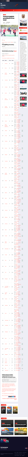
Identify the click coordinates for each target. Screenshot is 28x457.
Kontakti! (17, 452)
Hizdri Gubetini (19, 119)
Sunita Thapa (18, 229)
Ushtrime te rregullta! (6, 398)
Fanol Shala (18, 120)
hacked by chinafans (6, 424)
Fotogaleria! (23, 455)
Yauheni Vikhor (18, 190)
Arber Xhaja (18, 130)
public (16, 423)
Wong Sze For (18, 350)
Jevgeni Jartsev (18, 188)
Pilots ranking (4, 58)
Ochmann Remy (18, 225)
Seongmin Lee (18, 67)
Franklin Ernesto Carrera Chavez (9, 385)
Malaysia (6, 217)
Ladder (9, 42)
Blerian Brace (18, 132)
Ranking (12, 42)
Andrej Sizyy (18, 300)
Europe (12, 55)
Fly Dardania (3, 4)
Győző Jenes (18, 205)
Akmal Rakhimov (18, 325)
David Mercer (18, 176)
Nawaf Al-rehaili (18, 239)
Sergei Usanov (18, 185)
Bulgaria (6, 154)
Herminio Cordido (18, 236)
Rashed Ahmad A (18, 242)
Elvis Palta (17, 366)
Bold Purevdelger (18, 279)
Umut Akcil (18, 135)
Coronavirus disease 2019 (20, 424)
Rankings (6, 42)
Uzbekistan (6, 325)
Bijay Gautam (18, 228)
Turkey (6, 135)
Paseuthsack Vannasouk (8, 389)
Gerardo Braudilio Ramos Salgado (16, 310)
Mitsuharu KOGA (18, 200)
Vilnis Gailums (18, 165)
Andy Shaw (18, 173)
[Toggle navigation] (13, 10)
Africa (5, 55)
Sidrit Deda (18, 131)
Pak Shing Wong (18, 349)
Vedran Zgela (18, 252)
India (5, 266)
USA (5, 272)
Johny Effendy (19, 79)
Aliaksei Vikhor (19, 191)
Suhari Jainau (18, 219)
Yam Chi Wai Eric (18, 347)
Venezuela (6, 365)
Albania (6, 130)
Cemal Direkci (18, 134)
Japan (6, 198)
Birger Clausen (18, 226)
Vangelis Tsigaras (18, 345)
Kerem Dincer (18, 136)
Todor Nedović (18, 318)
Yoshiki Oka (18, 196)
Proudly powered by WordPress (4, 453)
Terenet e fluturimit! (17, 455)
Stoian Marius (18, 141)
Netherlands (6, 248)
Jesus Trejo (17, 364)
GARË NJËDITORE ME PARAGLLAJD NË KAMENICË (20, 432)
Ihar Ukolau (18, 194)
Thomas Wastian (18, 358)
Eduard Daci (18, 122)
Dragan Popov (19, 94)
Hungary (6, 203)
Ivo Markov (18, 156)
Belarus (6, 192)
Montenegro (6, 320)
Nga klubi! (4, 14)
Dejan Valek (18, 92)
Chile (5, 260)
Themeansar (2, 454)
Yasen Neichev (18, 154)
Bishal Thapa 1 (18, 227)
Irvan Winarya (18, 82)
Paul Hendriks (18, 249)
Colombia (6, 161)
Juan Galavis (17, 365)
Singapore (6, 354)
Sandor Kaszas (18, 201)
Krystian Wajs (18, 183)
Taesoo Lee (18, 69)
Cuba (5, 313)
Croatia (6, 254)
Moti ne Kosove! (24, 452)
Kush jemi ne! (20, 452)
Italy (5, 368)
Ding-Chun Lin (18, 293)
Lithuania (6, 210)
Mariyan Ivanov (18, 274)
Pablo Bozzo (18, 304)
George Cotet (18, 140)
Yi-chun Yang (18, 291)
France (6, 148)
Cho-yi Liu (17, 292)
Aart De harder (18, 246)
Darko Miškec (18, 253)
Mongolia (6, 278)
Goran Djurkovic (18, 93)
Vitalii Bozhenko (18, 301)
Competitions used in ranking (10, 58)
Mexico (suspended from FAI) (6, 395)
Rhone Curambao (18, 332)
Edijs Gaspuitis (18, 169)
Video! (20, 455)
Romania (6, 141)
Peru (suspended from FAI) (6, 393)
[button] (25, 10)
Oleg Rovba (17, 189)
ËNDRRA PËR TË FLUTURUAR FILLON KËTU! (7, 432)
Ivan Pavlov (18, 91)
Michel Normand (18, 359)
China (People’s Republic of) (6, 125)
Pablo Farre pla (18, 307)
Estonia (6, 187)
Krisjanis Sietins (19, 168)
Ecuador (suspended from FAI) (6, 383)
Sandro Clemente (18, 368)
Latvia (6, 167)
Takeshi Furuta (19, 199)
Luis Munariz (12, 393)
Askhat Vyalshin (18, 326)
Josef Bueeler (18, 370)
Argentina (6, 305)
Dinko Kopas (18, 256)
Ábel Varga (17, 202)
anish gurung (18, 265)
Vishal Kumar (18, 266)
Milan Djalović (18, 320)
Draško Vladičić (18, 321)
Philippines (6, 331)
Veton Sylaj (18, 121)
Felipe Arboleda (18, 160)
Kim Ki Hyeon (18, 66)
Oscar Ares (17, 340)
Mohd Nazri (17, 218)
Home (3, 42)
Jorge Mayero (18, 260)
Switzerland (6, 370)
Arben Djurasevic (18, 319)
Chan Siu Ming (18, 348)
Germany (6, 223)
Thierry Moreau (18, 362)
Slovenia (6, 63)
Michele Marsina (18, 367)
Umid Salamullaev (18, 327)
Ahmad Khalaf (18, 273)
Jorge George (18, 261)
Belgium (6, 362)
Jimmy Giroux (18, 233)
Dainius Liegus (18, 209)
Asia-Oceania (8, 55)
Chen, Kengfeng (18, 294)
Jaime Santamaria (13, 395)
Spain (5, 338)
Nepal (6, 229)
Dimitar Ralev (18, 155)
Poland (6, 180)
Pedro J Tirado (18, 270)
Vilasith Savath (9, 390)
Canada (6, 235)
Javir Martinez (18, 262)
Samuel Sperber (18, 149)
